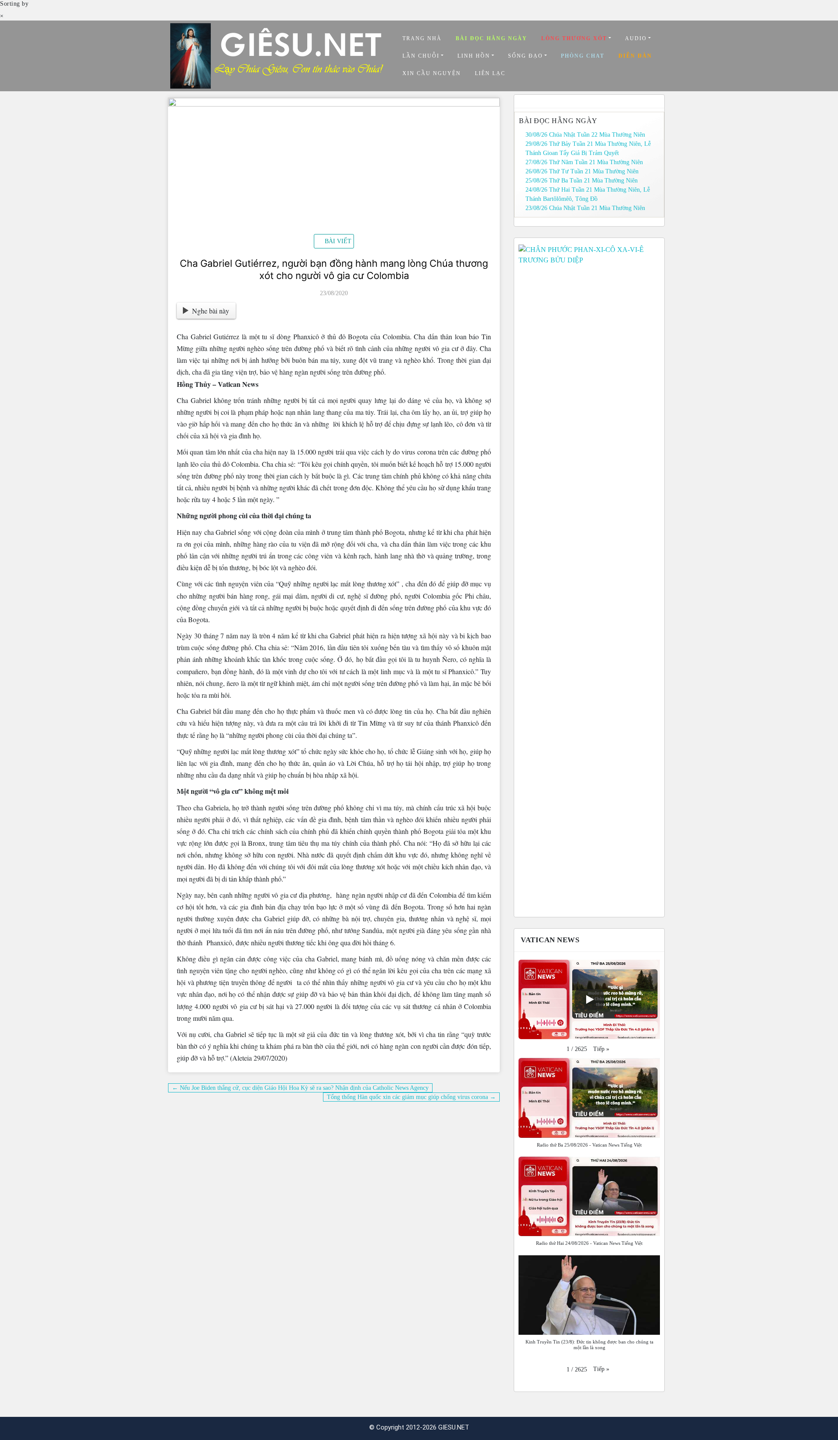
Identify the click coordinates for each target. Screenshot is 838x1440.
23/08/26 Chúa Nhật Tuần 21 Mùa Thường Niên (585, 208)
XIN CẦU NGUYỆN (431, 73)
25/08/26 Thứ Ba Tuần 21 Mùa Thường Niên (581, 180)
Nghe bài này (210, 310)
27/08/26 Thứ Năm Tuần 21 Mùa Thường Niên (584, 162)
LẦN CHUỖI (421, 56)
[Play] (589, 999)
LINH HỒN (473, 56)
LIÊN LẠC (490, 73)
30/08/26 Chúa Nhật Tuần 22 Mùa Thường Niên (585, 134)
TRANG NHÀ (422, 38)
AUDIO (636, 38)
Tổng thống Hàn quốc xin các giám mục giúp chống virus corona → (411, 1097)
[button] (601, 1049)
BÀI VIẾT (338, 241)
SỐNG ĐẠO (525, 56)
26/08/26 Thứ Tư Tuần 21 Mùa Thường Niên (582, 171)
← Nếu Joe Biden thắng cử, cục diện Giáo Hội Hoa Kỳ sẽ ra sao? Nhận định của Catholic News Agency (300, 1088)
